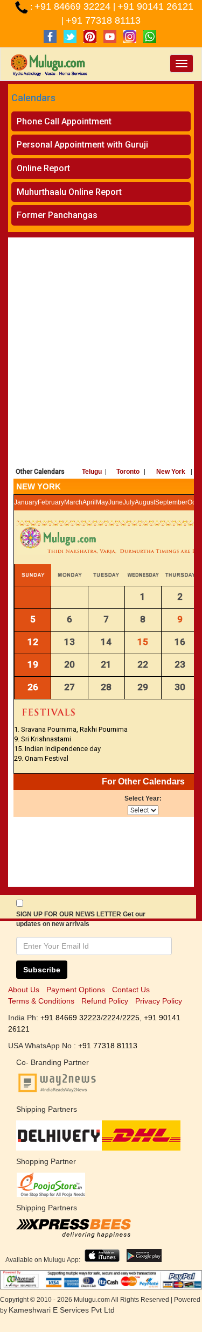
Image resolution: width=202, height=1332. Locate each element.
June (115, 502)
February (51, 502)
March (73, 502)
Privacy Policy (158, 1001)
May (102, 502)
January (26, 502)
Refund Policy (104, 1001)
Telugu (92, 471)
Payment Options (75, 989)
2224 (111, 1017)
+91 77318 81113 (103, 20)
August (145, 502)
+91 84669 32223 (70, 1017)
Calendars (33, 97)
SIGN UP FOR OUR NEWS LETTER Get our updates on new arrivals (80, 919)
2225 (131, 1017)
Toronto (128, 471)
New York (170, 471)
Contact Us (131, 989)
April (89, 502)
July (129, 502)
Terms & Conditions (41, 1001)
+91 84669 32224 (73, 6)
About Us (23, 989)
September (171, 502)
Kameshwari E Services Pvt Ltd (62, 1310)
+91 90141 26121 (155, 6)
